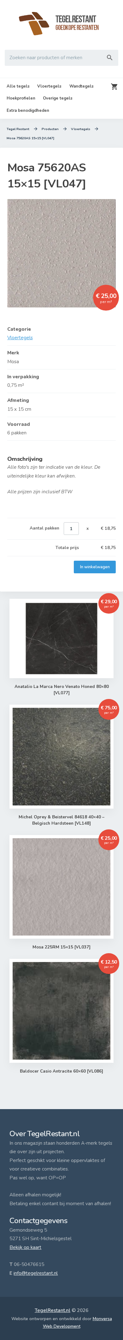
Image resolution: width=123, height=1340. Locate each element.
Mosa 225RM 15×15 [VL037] (61, 947)
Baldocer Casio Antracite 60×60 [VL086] (61, 1071)
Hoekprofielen (21, 98)
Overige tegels (58, 98)
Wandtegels (81, 86)
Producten (50, 129)
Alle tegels (18, 86)
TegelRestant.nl (52, 1310)
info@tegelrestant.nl (36, 1273)
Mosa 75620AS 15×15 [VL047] (30, 138)
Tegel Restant (18, 129)
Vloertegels (49, 86)
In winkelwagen (95, 567)
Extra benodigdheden (28, 110)
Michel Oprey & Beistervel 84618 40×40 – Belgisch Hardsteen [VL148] (61, 820)
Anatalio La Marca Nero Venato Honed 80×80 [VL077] (62, 690)
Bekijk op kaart (25, 1247)
